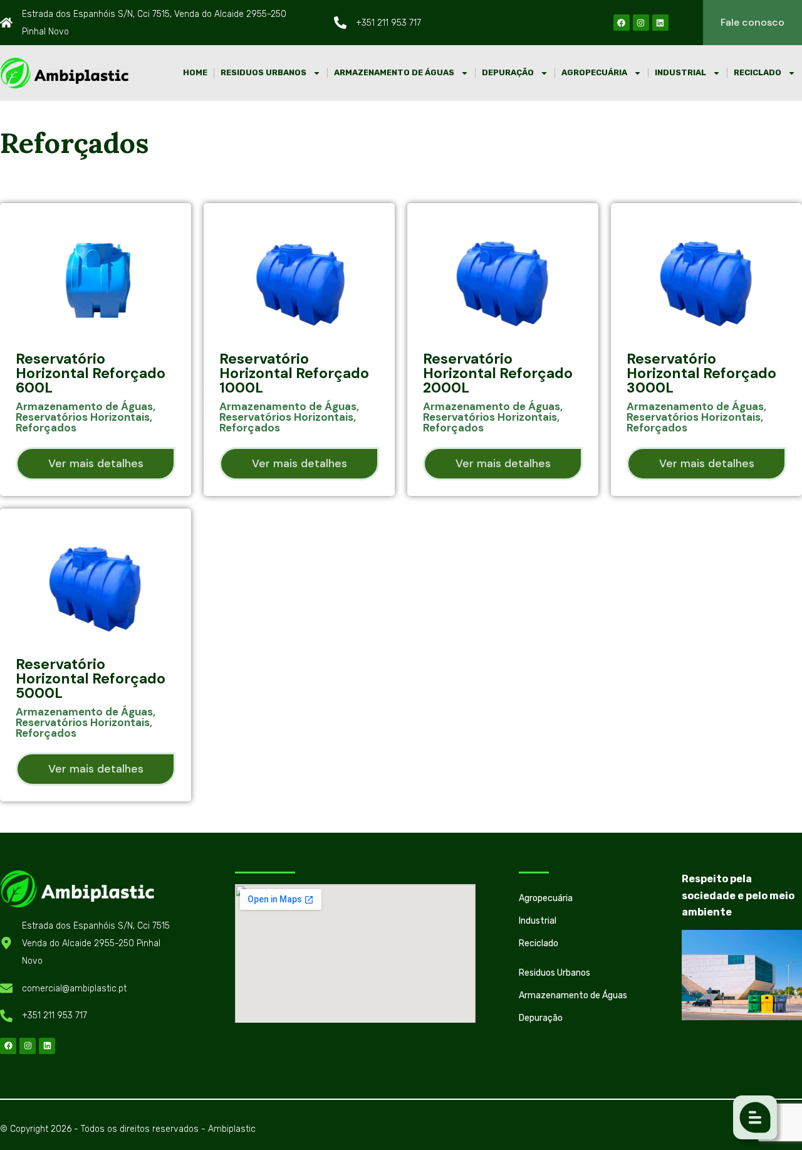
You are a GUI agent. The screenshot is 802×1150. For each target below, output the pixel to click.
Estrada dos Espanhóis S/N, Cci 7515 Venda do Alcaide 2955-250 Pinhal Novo (96, 944)
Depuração (508, 72)
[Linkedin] (660, 22)
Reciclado (757, 72)
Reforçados (46, 428)
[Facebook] (621, 22)
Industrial (680, 72)
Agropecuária (594, 72)
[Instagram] (641, 22)
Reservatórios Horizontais (83, 417)
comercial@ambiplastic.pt (74, 988)
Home (195, 72)
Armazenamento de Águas (394, 72)
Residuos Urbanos (263, 72)
